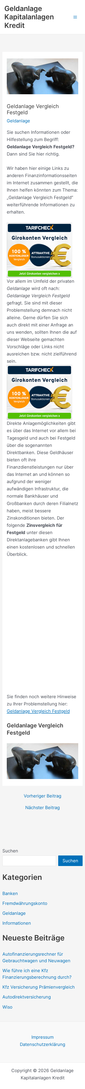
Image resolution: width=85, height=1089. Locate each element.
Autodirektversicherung (26, 997)
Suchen (10, 850)
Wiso (7, 1007)
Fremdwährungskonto (24, 903)
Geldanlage (14, 913)
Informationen (16, 923)
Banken (10, 893)
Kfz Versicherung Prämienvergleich (38, 987)
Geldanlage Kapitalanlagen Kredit (29, 17)
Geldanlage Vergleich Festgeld (38, 711)
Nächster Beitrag (42, 807)
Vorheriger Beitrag (42, 796)
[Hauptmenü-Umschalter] (75, 16)
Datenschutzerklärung (42, 1044)
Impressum (42, 1037)
